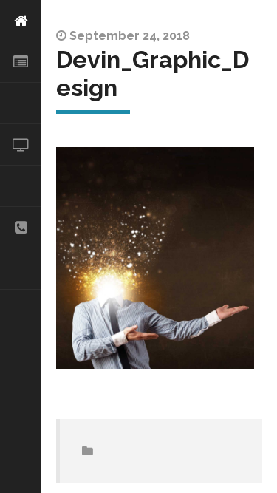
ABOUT (20, 62)
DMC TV (20, 145)
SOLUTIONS (20, 103)
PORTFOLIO (20, 186)
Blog (20, 269)
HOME (20, 20)
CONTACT (20, 227)
